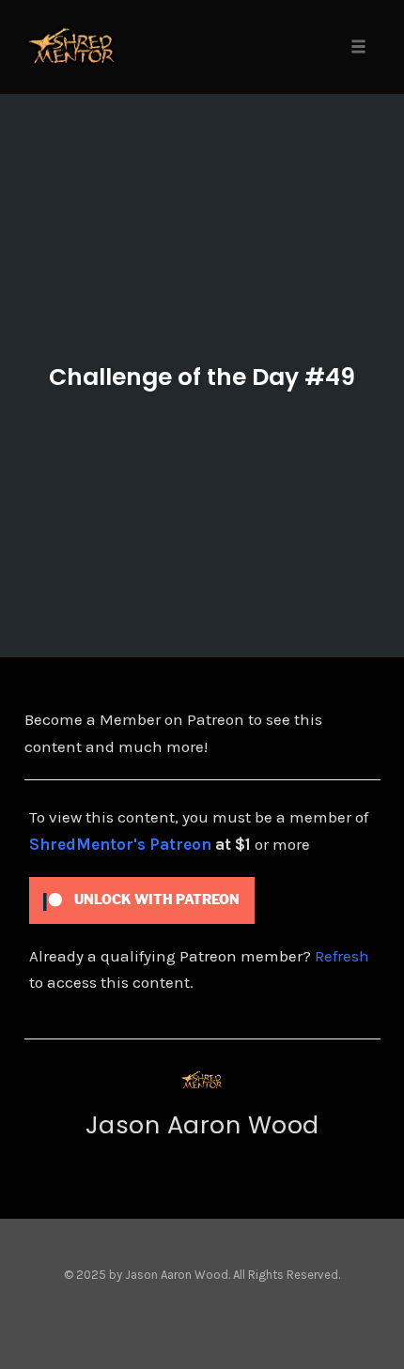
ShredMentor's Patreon (120, 844)
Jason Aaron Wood (202, 1125)
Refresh (342, 955)
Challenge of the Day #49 (202, 377)
